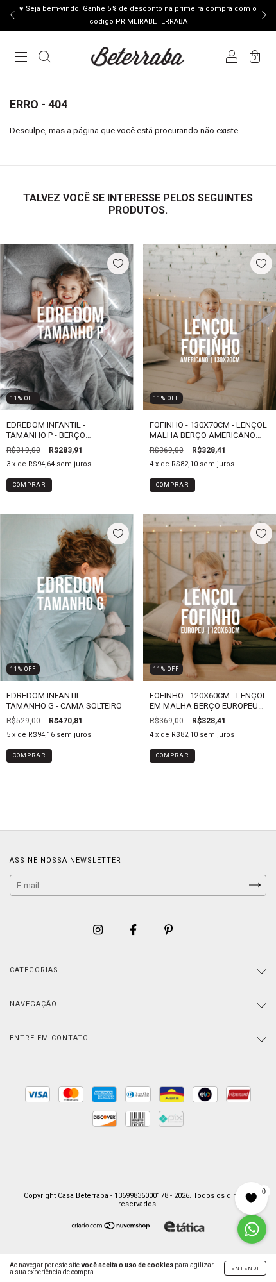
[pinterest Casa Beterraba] (168, 929)
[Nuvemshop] (111, 1227)
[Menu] (21, 58)
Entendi (245, 1268)
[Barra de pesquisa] (44, 58)
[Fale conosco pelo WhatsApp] (251, 1229)
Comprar (29, 485)
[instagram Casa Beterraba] (99, 929)
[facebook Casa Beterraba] (134, 929)
